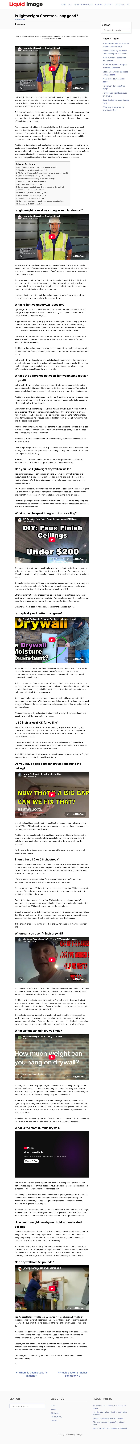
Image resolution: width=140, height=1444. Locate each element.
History (109, 5)
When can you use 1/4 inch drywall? (33, 193)
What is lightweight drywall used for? (32, 170)
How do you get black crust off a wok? (115, 94)
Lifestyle (119, 5)
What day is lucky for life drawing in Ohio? (113, 108)
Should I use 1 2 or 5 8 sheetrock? (31, 190)
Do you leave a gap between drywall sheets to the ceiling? (41, 187)
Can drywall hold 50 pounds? (30, 204)
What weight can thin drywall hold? (32, 195)
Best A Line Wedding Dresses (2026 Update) (115, 73)
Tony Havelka (21, 19)
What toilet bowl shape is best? (114, 80)
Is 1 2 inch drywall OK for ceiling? (30, 184)
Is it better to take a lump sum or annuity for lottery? (116, 45)
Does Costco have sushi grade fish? (116, 101)
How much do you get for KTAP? (114, 87)
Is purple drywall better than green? (32, 181)
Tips (16, 1364)
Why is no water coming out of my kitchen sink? (115, 66)
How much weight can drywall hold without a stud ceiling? (41, 201)
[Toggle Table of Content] (66, 164)
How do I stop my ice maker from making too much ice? (115, 52)
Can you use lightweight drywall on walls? (34, 176)
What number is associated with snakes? (114, 59)
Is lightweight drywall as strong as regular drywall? (37, 167)
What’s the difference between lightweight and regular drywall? (43, 173)
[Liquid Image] (27, 4)
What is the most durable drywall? (32, 198)
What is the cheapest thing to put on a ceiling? (36, 179)
